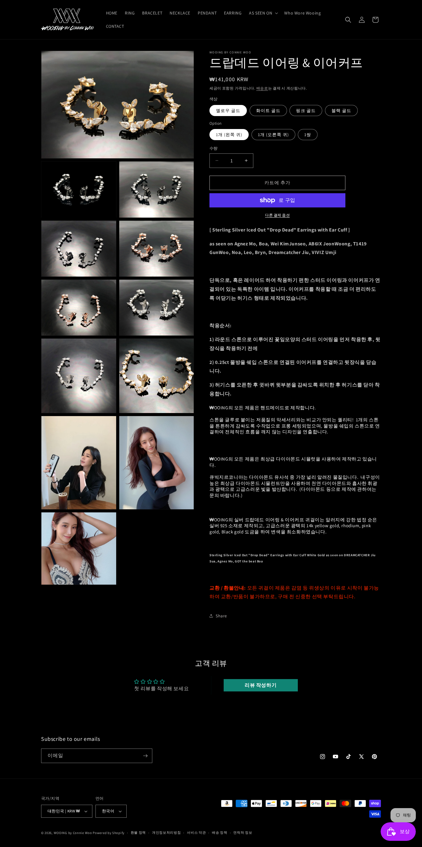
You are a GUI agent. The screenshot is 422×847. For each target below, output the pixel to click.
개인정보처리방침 (166, 832)
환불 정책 (138, 832)
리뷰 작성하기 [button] (260, 685)
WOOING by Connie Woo (73, 833)
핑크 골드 (306, 110)
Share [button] (221, 616)
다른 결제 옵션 (277, 215)
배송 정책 (219, 832)
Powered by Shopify (108, 833)
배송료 (262, 88)
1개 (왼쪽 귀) (229, 134)
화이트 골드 (268, 110)
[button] (263, 12)
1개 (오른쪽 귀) (273, 134)
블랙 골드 (341, 110)
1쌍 (307, 134)
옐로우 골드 (228, 110)
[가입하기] (145, 756)
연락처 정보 (242, 832)
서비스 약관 (196, 832)
